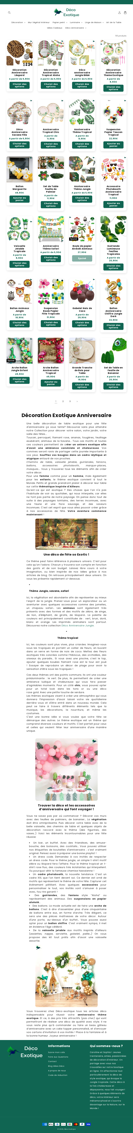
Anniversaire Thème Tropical (82, 131)
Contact (52, 1061)
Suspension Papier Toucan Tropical (113, 132)
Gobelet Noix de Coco (82, 309)
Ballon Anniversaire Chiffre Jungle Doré (113, 312)
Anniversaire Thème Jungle (82, 187)
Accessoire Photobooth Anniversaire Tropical (113, 190)
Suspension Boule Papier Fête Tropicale (51, 311)
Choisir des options (19, 85)
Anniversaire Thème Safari (51, 247)
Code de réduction (57, 1075)
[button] (9, 12)
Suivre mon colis (56, 1052)
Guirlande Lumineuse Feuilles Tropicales (113, 250)
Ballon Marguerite (19, 187)
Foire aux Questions (58, 1057)
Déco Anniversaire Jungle (78, 625)
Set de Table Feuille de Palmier (50, 189)
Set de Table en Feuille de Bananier (113, 370)
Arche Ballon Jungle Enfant (19, 369)
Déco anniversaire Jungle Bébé (82, 73)
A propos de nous (57, 1070)
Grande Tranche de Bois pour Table (82, 370)
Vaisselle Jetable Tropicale (19, 249)
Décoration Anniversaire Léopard (19, 73)
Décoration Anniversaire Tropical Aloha (51, 73)
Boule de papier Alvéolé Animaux (82, 247)
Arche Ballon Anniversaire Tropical (51, 370)
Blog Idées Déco (56, 1066)
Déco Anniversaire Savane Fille (19, 132)
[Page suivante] (77, 401)
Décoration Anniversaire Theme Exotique (113, 73)
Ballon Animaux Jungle (19, 309)
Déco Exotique (70, 1129)
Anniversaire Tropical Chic (50, 131)
